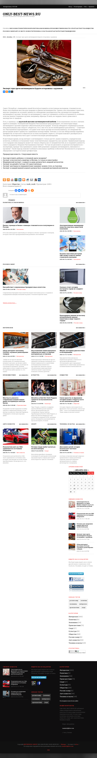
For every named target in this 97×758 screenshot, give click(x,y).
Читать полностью (9, 303)
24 (74, 489)
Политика (84, 600)
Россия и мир (21, 289)
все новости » (80, 202)
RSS (48, 750)
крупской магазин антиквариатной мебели (37, 122)
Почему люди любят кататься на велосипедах (43, 447)
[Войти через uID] (16, 190)
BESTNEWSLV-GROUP (30, 744)
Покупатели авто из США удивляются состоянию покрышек (13, 448)
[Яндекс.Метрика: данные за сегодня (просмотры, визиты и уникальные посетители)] (81, 651)
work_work (30, 184)
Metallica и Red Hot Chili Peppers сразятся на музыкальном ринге (44, 399)
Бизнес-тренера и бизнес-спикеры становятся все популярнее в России (28, 226)
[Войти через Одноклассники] (32, 190)
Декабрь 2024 (81, 470)
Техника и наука (78, 452)
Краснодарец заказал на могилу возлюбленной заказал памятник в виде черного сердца (72, 317)
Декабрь (9, 37)
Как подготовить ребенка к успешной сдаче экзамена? (25, 158)
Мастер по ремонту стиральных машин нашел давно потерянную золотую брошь (14, 400)
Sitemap (63, 744)
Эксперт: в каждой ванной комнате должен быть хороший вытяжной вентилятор (35, 168)
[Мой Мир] (9, 92)
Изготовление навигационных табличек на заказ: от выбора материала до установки (43, 352)
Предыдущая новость (11, 154)
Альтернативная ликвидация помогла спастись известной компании (71, 227)
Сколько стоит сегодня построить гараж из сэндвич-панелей (71, 288)
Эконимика (73, 604)
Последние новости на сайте (69, 701)
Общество (16, 184)
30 (14, 37)
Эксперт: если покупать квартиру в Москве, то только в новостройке (30, 160)
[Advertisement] (37, 99)
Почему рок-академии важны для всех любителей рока (85, 525)
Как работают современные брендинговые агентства (24, 287)
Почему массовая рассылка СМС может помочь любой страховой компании (71, 255)
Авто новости (21, 452)
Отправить (12, 200)
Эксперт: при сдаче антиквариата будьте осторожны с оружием (84, 535)
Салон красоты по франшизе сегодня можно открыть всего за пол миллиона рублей (72, 399)
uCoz (76, 744)
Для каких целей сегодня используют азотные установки (70, 448)
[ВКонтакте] (4, 92)
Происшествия (21, 405)
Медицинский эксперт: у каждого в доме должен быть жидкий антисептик (33, 162)
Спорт (47, 451)
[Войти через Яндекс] (25, 190)
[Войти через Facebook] (22, 190)
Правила (91, 6)
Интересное (20, 356)
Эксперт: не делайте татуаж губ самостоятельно (22, 164)
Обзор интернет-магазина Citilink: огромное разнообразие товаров (15, 352)
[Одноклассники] (7, 92)
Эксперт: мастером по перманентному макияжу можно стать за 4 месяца (32, 166)
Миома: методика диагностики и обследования (72, 351)
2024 (4, 37)
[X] (12, 92)
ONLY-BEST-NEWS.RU (22, 14)
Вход (70, 6)
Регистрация (78, 6)
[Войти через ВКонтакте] (19, 190)
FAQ (85, 6)
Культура (48, 403)
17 (74, 486)
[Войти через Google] (29, 190)
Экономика (20, 229)
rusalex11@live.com (68, 728)
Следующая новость (30, 154)
